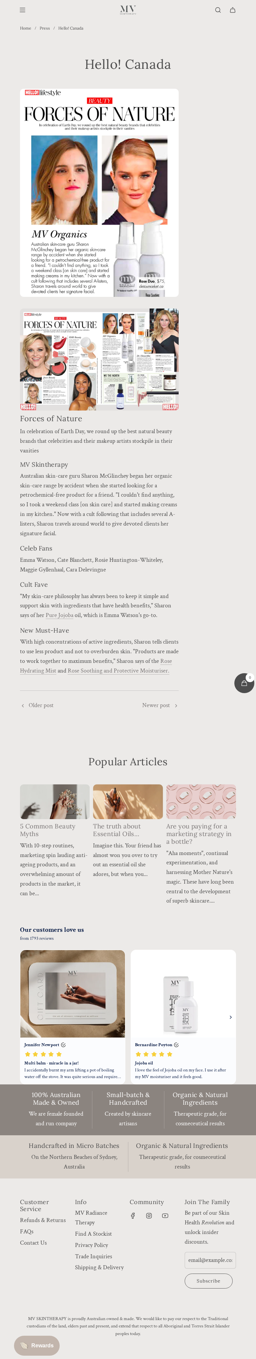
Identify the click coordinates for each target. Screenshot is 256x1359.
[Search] (218, 10)
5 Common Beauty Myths (48, 830)
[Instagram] (149, 1215)
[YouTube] (165, 1215)
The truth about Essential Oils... (117, 830)
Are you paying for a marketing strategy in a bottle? (199, 833)
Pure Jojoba (59, 615)
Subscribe (209, 1281)
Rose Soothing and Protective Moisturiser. (118, 671)
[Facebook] (133, 1215)
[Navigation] (22, 10)
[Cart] (232, 10)
